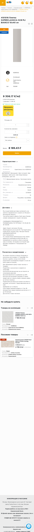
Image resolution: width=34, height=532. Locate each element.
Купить (17, 153)
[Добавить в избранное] (29, 23)
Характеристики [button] (8, 161)
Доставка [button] (6, 207)
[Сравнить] (32, 23)
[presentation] (28, 308)
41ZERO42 (16, 72)
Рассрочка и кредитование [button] (13, 252)
